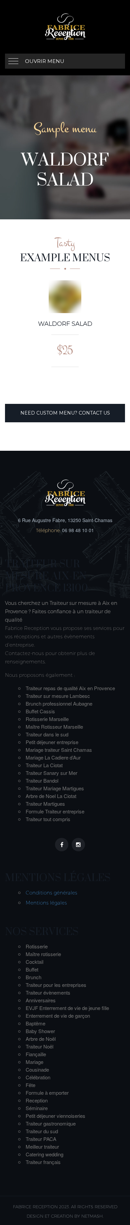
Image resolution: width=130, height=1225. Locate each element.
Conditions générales (51, 892)
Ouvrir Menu (44, 61)
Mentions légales (46, 902)
